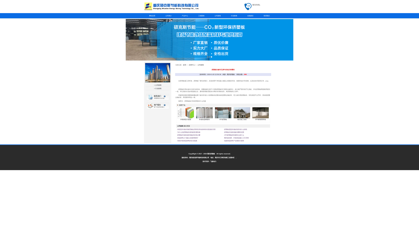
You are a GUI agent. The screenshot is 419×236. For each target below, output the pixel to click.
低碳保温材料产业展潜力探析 (234, 141)
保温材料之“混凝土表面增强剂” (187, 138)
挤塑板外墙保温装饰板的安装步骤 (188, 135)
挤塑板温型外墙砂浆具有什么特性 (235, 129)
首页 (184, 65)
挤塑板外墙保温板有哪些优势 (234, 132)
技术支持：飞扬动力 (209, 161)
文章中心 (192, 65)
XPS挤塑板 (223, 119)
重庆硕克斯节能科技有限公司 (199, 157)
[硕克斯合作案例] (209, 40)
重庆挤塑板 (211, 154)
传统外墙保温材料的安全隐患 (187, 141)
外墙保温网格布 (204, 119)
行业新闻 (234, 16)
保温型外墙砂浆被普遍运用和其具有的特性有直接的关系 (196, 129)
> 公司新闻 (157, 85)
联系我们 (267, 16)
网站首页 (152, 16)
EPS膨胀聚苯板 (260, 119)
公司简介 (169, 16)
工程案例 (201, 16)
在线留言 (250, 16)
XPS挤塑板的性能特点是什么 (234, 135)
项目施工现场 (241, 119)
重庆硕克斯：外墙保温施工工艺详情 (236, 138)
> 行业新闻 (157, 88)
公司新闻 (218, 16)
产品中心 (185, 16)
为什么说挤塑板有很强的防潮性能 (188, 132)
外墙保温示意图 (185, 119)
